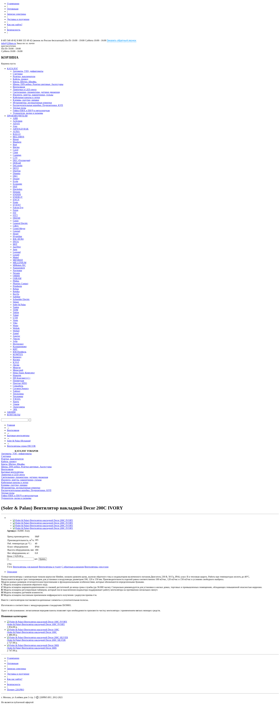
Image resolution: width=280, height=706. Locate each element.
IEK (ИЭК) (18, 239)
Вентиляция (19, 87)
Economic (17, 184)
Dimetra (16, 173)
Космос (16, 359)
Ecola (15, 181)
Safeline (16, 296)
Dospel (16, 178)
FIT (14, 213)
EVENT (17, 205)
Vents (15, 320)
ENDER (17, 194)
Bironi (16, 139)
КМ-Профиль (19, 352)
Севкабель (18, 386)
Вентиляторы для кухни (96, 567)
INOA (16, 241)
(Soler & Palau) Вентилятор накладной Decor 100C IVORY (36, 624)
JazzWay (17, 247)
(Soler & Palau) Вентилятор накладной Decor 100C (32, 632)
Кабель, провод (20, 79)
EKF (15, 186)
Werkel (16, 331)
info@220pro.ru (8, 43)
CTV (15, 157)
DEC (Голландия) (21, 160)
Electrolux (17, 189)
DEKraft (17, 163)
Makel (16, 257)
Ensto (15, 202)
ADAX (16, 123)
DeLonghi (17, 165)
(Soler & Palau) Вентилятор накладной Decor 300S (32, 648)
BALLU (17, 134)
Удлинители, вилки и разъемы (28, 113)
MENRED (18, 260)
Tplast (16, 315)
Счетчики (18, 74)
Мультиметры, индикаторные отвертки (32, 102)
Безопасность (13, 30)
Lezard (16, 254)
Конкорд (17, 357)
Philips (16, 281)
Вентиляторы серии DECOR (21, 446)
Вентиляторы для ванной (25, 567)
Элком (16, 404)
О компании (13, 3)
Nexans (16, 273)
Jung (15, 249)
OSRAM (17, 278)
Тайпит (16, 391)
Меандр (17, 367)
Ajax (15, 126)
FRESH (16, 218)
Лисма (16, 365)
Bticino (16, 147)
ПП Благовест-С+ (21, 378)
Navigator (17, 270)
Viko (15, 323)
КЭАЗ (16, 362)
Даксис (16, 338)
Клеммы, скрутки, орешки (26, 100)
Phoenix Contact (20, 283)
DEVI (16, 168)
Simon (16, 302)
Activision (17, 121)
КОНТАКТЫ (13, 414)
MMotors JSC (19, 265)
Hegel (15, 234)
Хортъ (16, 401)
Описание (12, 572)
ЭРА (15, 409)
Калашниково (20, 346)
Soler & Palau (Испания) (19, 441)
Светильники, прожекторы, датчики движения (36, 92)
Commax (17, 155)
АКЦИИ (11, 412)
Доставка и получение (18, 19)
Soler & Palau (19, 304)
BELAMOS (18, 136)
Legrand (17, 252)
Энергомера (19, 407)
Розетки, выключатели (24, 76)
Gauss (16, 220)
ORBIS (16, 275)
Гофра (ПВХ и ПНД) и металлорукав (31, 110)
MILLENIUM (19, 262)
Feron (15, 210)
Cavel (15, 150)
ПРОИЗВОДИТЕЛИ (17, 116)
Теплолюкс (18, 393)
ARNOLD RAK (21, 129)
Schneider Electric (21, 299)
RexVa (16, 294)
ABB (15, 118)
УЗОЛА (17, 399)
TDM (15, 310)
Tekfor (16, 312)
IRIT (15, 244)
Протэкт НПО (20, 383)
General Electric (20, 223)
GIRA (16, 226)
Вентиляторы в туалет (50, 567)
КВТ (15, 349)
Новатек (17, 375)
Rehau (16, 289)
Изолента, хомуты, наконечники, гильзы (33, 95)
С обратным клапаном (73, 567)
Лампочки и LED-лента (24, 89)
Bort (15, 144)
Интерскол (18, 344)
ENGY (16, 199)
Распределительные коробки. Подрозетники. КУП (38, 105)
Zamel (16, 333)
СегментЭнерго (21, 388)
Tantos (16, 307)
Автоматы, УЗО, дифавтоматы (28, 71)
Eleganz (16, 192)
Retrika (16, 291)
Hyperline (17, 236)
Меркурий (18, 370)
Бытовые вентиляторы (18, 435)
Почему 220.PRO (15, 689)
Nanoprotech (19, 268)
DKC (15, 176)
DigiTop (17, 171)
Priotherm (17, 286)
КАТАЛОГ (12, 68)
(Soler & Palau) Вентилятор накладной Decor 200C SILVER (36, 640)
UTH (15, 317)
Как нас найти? (14, 24)
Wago (15, 325)
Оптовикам (12, 9)
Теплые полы (19, 108)
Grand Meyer (19, 228)
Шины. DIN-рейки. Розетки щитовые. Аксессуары (38, 84)
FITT (15, 215)
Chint (15, 152)
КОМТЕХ (18, 354)
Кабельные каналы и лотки (26, 97)
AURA (16, 131)
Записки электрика (16, 14)
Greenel (16, 231)
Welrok (16, 328)
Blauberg (17, 142)
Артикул (11, 531)
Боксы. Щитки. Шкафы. (25, 81)
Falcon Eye (18, 207)
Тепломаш (18, 396)
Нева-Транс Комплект (24, 373)
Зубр (15, 341)
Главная (11, 425)
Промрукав (18, 380)
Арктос (16, 336)
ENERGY (18, 197)
